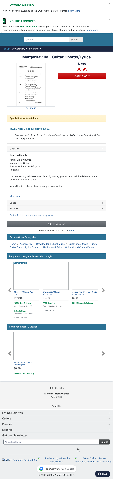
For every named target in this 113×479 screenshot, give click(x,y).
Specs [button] (56, 203)
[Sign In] (99, 39)
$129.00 (18, 298)
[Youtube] (101, 451)
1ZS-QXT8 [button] (56, 395)
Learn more (74, 10)
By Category (18, 48)
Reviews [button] (56, 208)
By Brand (34, 48)
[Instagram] (56, 451)
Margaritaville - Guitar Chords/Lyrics (23, 363)
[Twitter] (78, 451)
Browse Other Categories (56, 237)
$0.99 (75, 298)
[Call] (106, 40)
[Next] (103, 288)
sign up (104, 442)
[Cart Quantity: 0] (91, 39)
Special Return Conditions (24, 118)
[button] (31, 84)
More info (15, 196)
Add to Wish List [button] (56, 224)
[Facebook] (34, 451)
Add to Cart (82, 76)
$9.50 (46, 298)
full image (31, 108)
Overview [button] (56, 149)
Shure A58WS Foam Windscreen (51, 293)
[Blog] (12, 451)
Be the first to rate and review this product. (32, 215)
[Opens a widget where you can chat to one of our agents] (102, 474)
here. (71, 230)
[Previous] (9, 288)
